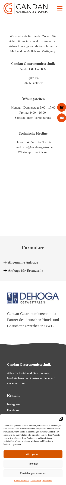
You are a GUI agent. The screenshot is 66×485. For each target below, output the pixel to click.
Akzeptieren (33, 454)
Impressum (47, 480)
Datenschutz (36, 480)
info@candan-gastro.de (38, 147)
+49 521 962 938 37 (38, 142)
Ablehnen (33, 463)
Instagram (13, 404)
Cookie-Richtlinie (21, 480)
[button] (60, 418)
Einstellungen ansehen (33, 473)
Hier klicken (40, 152)
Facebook (13, 410)
